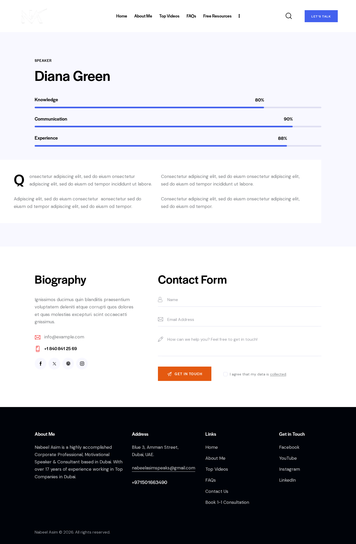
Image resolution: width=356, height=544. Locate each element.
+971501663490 (149, 482)
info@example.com (64, 337)
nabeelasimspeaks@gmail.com (163, 468)
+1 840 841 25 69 (60, 348)
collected (278, 374)
